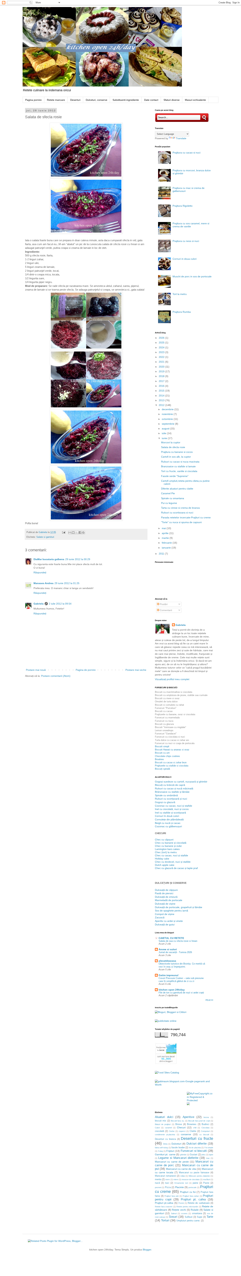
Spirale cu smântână (166, 795)
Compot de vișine (164, 914)
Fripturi (170, 1150)
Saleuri (174, 1213)
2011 (162, 553)
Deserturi (75, 99)
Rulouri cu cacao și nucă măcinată (174, 788)
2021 (162, 361)
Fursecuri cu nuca (164, 721)
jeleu (203, 1155)
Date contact (151, 99)
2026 (162, 337)
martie (166, 538)
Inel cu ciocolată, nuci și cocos (172, 809)
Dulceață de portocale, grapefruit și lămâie (178, 907)
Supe (199, 1217)
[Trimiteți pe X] (76, 532)
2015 (162, 390)
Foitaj (160, 1151)
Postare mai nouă (36, 669)
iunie (165, 438)
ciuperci (182, 1131)
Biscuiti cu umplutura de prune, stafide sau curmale (181, 695)
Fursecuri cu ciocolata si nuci (170, 736)
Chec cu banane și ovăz (168, 845)
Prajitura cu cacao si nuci (186, 152)
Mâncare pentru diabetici (199, 1176)
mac (208, 1158)
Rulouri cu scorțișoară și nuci (171, 798)
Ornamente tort (181, 1183)
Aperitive (188, 1117)
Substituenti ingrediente (126, 99)
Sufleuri (188, 1217)
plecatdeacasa (167, 960)
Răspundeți (40, 572)
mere (167, 1179)
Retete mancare (56, 99)
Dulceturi (176, 1143)
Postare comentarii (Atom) (55, 675)
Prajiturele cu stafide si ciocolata (171, 765)
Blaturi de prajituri (163, 1124)
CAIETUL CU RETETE (171, 938)
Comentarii (165, 610)
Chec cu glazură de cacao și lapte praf (176, 868)
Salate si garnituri (45, 537)
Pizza (168, 1187)
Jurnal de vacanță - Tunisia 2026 (175, 952)
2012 (162, 405)
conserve (186, 1134)
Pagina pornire (33, 99)
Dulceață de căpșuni (166, 890)
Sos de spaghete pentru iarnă (171, 910)
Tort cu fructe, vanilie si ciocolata (179, 471)
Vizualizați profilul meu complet (172, 679)
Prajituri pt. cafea (193, 1199)
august (166, 428)
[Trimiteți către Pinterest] (83, 532)
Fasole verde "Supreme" (174, 476)
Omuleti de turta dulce (166, 701)
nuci (167, 1183)
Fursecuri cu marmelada (167, 717)
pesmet (158, 1187)
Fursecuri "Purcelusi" (165, 708)
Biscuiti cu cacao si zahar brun (170, 762)
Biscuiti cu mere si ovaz (167, 698)
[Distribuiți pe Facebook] (80, 532)
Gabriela (39, 603)
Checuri (181, 1127)
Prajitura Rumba (182, 311)
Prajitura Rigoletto (182, 205)
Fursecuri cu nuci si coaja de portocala (174, 743)
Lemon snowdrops (164, 730)
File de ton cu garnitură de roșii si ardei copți (181, 992)
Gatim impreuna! (169, 975)
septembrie (168, 423)
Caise (157, 1128)
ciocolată (159, 1131)
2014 (162, 395)
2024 (162, 347)
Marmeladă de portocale (168, 900)
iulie (164, 433)
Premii (181, 1203)
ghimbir (183, 1155)
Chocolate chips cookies (167, 756)
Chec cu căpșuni (164, 839)
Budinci (205, 1124)
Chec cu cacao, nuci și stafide (171, 855)
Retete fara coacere (163, 1207)
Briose (178, 1124)
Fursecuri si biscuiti (194, 1150)
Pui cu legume (169, 503)
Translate (181, 138)
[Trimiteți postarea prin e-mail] (63, 532)
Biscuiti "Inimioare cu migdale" (170, 727)
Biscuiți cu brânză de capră (170, 785)
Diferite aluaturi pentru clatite (177, 488)
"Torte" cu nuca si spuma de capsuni (181, 522)
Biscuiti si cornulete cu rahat (169, 705)
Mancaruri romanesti (165, 1176)
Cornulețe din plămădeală (169, 819)
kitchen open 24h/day (172, 989)
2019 (162, 371)
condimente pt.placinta (165, 1134)
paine (195, 1183)
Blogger (147, 1249)
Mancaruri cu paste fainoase (194, 1172)
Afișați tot (209, 1000)
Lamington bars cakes (167, 849)
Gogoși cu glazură (165, 802)
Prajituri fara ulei (171, 1196)
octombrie (168, 419)
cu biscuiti (204, 1134)
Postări (163, 604)
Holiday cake (162, 858)
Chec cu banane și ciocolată (170, 842)
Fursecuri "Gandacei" (166, 733)
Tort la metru (180, 294)
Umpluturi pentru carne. (188, 1220)
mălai (182, 1176)
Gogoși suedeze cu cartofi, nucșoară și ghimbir (181, 781)
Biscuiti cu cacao (164, 711)
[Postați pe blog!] (73, 532)
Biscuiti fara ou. (177, 1121)
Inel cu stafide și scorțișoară (170, 812)
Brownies (191, 1124)
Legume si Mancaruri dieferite (178, 1158)
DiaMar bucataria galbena (49, 559)
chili (194, 1128)
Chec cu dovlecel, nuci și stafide (173, 861)
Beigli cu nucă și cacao (167, 823)
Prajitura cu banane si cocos (177, 452)
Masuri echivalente (195, 99)
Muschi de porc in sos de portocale (192, 276)
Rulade (195, 1209)
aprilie (165, 533)
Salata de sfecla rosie (173, 447)
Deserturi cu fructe (197, 1138)
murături (206, 1179)
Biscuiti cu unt (162, 752)
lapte (211, 1155)
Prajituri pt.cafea (164, 1202)
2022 (162, 357)
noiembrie (168, 414)
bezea (206, 1117)
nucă (157, 1183)
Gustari (193, 1154)
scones (184, 1213)
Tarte (210, 1216)
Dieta (165, 1144)
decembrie (168, 409)
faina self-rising (161, 1147)
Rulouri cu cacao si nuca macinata (180, 461)
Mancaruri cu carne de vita (181, 1168)
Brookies (159, 759)
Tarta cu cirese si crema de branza (180, 507)
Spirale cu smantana (172, 498)
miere (175, 1179)
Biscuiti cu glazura (164, 724)
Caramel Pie (168, 493)
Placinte (179, 1187)
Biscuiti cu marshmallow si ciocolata (173, 692)
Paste (206, 1183)
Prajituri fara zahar (191, 1196)
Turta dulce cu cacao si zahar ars (172, 740)
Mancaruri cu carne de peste (172, 1161)
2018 (162, 376)
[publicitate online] (165, 1020)
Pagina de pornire (86, 669)
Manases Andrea (43, 583)
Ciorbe (171, 1131)
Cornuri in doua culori (185, 258)
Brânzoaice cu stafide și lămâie (172, 791)
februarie (167, 542)
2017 (162, 381)
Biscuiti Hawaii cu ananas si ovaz (172, 749)
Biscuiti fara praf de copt (199, 1121)
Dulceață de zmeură (166, 896)
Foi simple (208, 1147)
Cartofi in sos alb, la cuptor (176, 456)
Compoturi (205, 1131)
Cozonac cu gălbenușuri (168, 826)
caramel (168, 1128)
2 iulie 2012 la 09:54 (60, 603)
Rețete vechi (179, 1209)
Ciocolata (205, 1128)
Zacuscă (159, 917)
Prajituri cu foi (187, 1192)
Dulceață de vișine (165, 903)
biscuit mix (160, 1121)
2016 (162, 385)
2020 (162, 366)
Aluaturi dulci (164, 1117)
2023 (162, 352)
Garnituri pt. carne (165, 1154)
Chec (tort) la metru (166, 852)
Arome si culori (168, 949)
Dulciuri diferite (196, 1143)
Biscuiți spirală (162, 769)
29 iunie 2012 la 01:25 (67, 583)
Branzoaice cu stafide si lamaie (178, 466)
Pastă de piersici (164, 893)
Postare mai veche (135, 669)
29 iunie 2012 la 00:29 (77, 559)
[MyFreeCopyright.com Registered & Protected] (200, 1100)
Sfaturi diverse (172, 99)
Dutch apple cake (164, 865)
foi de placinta (195, 1147)
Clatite (193, 1131)
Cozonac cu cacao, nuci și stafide (173, 805)
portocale (192, 1187)
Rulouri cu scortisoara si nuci (177, 512)
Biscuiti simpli (162, 746)
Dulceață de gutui (164, 924)
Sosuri (173, 1216)
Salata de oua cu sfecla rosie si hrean (178, 941)
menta (158, 1179)
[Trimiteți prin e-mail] (70, 532)
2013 (162, 400)
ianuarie (166, 547)
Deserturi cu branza (165, 1139)
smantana (197, 1213)
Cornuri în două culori (167, 816)
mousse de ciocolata (190, 1179)
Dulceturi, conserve (96, 99)
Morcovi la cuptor (170, 442)
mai (164, 528)
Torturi (165, 1220)
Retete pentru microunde (187, 1207)
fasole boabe (178, 1147)
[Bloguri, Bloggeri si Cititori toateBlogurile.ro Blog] (170, 1012)
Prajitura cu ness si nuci (186, 241)
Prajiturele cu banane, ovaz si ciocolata (175, 714)
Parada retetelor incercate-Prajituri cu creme (186, 517)
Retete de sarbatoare (199, 1203)
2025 (162, 342)
